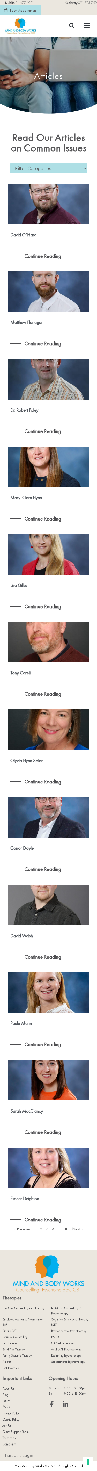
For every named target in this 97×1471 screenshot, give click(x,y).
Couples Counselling (15, 1337)
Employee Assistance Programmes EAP (23, 1322)
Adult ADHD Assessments (66, 1349)
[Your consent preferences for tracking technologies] (88, 1462)
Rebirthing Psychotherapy (66, 1355)
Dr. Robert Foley (24, 410)
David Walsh (21, 936)
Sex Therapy (10, 1343)
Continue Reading (42, 256)
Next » (77, 1229)
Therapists (9, 1438)
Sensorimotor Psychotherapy (68, 1362)
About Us (8, 1388)
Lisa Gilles (18, 585)
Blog (6, 1395)
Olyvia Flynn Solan (26, 760)
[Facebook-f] (52, 1404)
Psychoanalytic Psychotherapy (68, 1331)
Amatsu (7, 1362)
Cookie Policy (11, 1419)
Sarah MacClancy (26, 1111)
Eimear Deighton (24, 1198)
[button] (87, 25)
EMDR (55, 1337)
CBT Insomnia (11, 1368)
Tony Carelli (20, 673)
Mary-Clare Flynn (26, 497)
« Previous (22, 1229)
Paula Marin (21, 1023)
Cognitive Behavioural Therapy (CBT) (69, 1322)
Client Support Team (16, 1432)
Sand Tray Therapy (14, 1349)
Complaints (10, 1444)
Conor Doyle (22, 848)
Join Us (7, 1425)
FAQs (6, 1407)
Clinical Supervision (63, 1343)
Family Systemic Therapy (17, 1355)
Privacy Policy (11, 1413)
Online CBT (9, 1331)
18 (66, 1229)
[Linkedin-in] (65, 1404)
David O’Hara (23, 235)
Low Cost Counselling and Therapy (23, 1308)
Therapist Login (18, 1455)
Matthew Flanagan (26, 322)
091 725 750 (87, 2)
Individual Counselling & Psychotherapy (66, 1310)
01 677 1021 (25, 2)
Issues (6, 1401)
